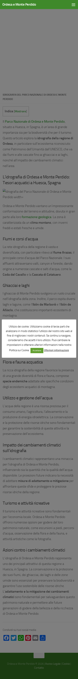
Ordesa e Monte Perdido (19, 4)
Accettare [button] (37, 350)
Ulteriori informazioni (56, 350)
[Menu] (73, 4)
